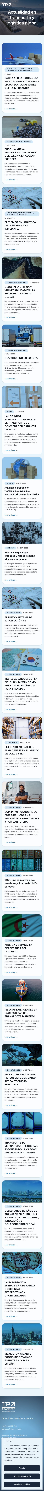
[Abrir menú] (39, 5)
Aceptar (22, 1468)
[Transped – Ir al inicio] (6, 5)
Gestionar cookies (22, 1484)
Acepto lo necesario (22, 1476)
